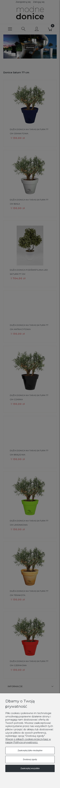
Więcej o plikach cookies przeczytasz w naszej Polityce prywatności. (28, 741)
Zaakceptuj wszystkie (30, 768)
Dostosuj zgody (30, 759)
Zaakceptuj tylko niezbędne (30, 750)
